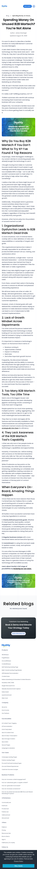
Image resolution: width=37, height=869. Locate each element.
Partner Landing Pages (8, 760)
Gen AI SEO (5, 742)
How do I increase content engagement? (14, 779)
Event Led (4, 805)
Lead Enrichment (6, 695)
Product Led (5, 809)
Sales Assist (5, 692)
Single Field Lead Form (8, 686)
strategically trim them (10, 428)
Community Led (6, 802)
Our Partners (5, 713)
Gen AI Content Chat (8, 732)
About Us (4, 707)
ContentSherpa (6, 664)
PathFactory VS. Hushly (8, 842)
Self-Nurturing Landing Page (10, 667)
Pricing (4, 830)
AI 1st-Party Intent (7, 729)
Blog (7, 16)
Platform (4, 827)
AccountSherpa (6, 661)
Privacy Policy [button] (18, 861)
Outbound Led (6, 815)
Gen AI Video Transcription (9, 735)
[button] (34, 6)
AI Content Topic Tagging (9, 723)
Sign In (4, 839)
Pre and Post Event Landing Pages (11, 763)
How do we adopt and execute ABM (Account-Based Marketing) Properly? (17, 792)
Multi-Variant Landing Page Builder (12, 670)
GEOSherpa (5, 654)
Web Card (5, 698)
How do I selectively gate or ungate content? (15, 782)
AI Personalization (7, 726)
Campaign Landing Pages (9, 757)
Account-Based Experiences (10, 766)
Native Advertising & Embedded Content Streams (16, 679)
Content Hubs (6, 676)
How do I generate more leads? (11, 785)
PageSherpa (5, 658)
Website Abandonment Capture (11, 689)
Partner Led (5, 812)
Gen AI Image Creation (8, 739)
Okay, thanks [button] (19, 866)
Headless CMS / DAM (8, 682)
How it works (5, 710)
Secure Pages (6, 745)
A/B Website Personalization (10, 673)
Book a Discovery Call (18, 633)
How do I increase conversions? (11, 789)
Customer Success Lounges (10, 769)
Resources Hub (6, 833)
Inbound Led (5, 818)
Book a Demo (6, 836)
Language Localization (8, 748)
